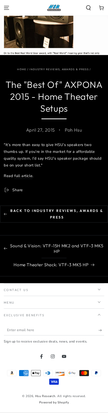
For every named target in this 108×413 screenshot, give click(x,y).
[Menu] (6, 8)
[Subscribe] (101, 330)
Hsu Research (45, 396)
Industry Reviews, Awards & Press (59, 69)
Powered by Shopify (54, 402)
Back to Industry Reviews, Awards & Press (56, 213)
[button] (88, 8)
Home (21, 69)
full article (23, 175)
